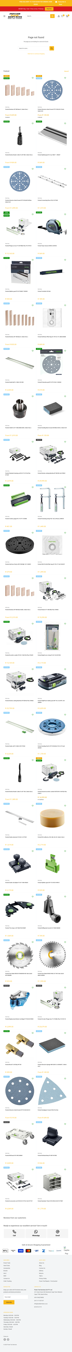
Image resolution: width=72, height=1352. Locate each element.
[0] (67, 16)
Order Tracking (8, 1281)
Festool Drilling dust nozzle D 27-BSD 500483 (49, 928)
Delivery (41, 1270)
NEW (5, 1276)
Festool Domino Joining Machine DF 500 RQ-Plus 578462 (19, 700)
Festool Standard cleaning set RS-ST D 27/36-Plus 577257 (17, 474)
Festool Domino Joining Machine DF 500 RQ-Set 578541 (51, 473)
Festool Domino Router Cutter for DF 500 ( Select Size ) (19, 155)
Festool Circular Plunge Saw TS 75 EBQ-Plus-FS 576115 (52, 1019)
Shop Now (49, 8)
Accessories (7, 1268)
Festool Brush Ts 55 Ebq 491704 (13, 1064)
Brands (5, 1270)
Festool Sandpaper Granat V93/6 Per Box (48, 1110)
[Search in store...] (52, 48)
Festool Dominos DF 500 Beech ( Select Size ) (16, 109)
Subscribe (9, 1302)
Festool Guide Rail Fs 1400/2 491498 (14, 382)
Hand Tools (7, 1265)
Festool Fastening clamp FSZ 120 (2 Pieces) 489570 (51, 518)
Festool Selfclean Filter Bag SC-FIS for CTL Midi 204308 (52, 336)
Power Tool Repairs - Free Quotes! (48, 1281)
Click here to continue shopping (36, 53)
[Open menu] (4, 16)
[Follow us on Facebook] (5, 1339)
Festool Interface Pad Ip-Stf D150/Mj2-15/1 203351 (18, 564)
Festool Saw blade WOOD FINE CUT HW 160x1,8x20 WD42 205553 (51, 974)
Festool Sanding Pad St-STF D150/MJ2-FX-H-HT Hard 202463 (51, 747)
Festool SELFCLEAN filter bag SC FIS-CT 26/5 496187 (51, 564)
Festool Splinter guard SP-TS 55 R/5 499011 (49, 882)
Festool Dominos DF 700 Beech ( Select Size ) (16, 336)
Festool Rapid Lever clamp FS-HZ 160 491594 (49, 655)
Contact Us (7, 1278)
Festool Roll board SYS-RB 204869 (13, 1155)
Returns (41, 1273)
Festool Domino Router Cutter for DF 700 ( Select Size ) (19, 791)
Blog (40, 1265)
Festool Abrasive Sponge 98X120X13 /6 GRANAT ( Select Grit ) (52, 1065)
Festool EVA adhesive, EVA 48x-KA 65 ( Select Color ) (51, 837)
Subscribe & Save (62, 3)
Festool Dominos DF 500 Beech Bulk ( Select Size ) (17, 609)
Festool (7, 107)
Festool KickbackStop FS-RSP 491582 (47, 1155)
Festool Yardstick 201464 (44, 291)
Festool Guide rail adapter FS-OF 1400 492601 (16, 882)
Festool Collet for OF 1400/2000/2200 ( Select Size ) (18, 427)
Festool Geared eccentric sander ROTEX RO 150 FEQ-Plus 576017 (52, 792)
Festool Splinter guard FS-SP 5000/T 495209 (16, 291)
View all (66, 71)
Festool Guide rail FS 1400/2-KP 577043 (15, 746)
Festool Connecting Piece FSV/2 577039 (48, 200)
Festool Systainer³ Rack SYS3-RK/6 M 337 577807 (50, 1201)
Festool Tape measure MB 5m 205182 (47, 245)
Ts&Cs (40, 1276)
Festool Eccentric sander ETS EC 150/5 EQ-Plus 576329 (19, 655)
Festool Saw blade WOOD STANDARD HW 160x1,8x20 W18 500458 (18, 974)
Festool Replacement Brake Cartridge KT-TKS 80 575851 (19, 1019)
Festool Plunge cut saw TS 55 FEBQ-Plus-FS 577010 (18, 245)
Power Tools (7, 1263)
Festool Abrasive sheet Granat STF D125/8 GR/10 (17, 1110)
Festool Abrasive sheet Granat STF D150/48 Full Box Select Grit (18, 201)
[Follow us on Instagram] (8, 1339)
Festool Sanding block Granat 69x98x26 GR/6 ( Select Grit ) (52, 428)
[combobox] (38, 16)
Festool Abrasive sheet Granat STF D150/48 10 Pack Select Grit (51, 110)
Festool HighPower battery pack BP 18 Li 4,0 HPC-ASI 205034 (51, 701)
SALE (5, 1273)
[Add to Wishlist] (32, 78)
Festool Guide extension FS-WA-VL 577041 (16, 837)
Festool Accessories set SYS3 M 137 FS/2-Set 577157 (18, 1201)
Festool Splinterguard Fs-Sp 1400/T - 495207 (49, 155)
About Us (41, 1263)
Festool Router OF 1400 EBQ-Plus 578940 (48, 609)
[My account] (59, 16)
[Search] (52, 16)
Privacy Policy (43, 1278)
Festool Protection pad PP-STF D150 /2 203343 (49, 382)
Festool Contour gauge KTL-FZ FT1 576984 (16, 518)
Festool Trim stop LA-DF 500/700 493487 (15, 928)
